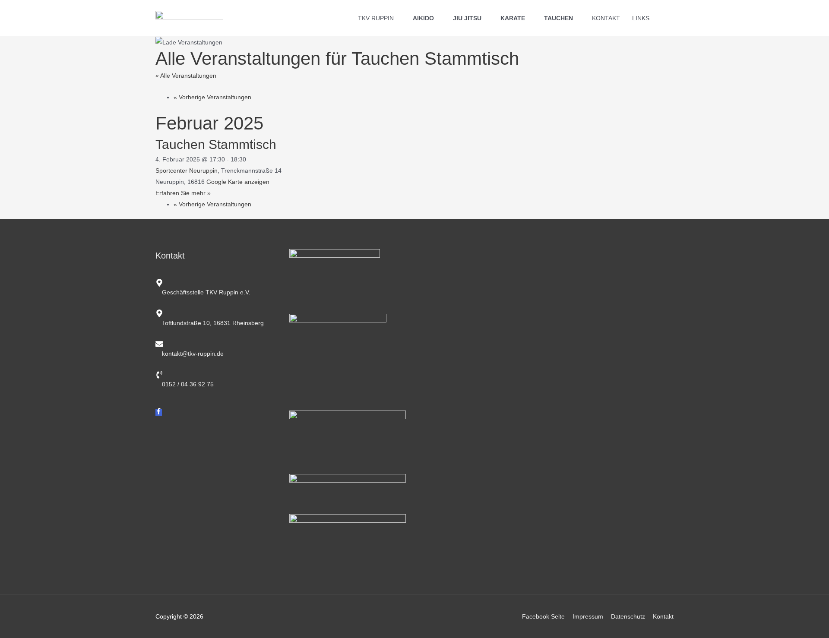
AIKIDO (423, 18)
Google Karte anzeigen (237, 181)
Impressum (588, 616)
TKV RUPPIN (376, 18)
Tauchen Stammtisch (215, 144)
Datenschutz (628, 616)
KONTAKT (606, 18)
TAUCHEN (558, 18)
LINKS (640, 18)
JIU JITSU (467, 18)
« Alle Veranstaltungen (185, 75)
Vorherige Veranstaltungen (212, 97)
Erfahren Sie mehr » (183, 193)
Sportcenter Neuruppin (186, 170)
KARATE (512, 18)
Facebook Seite (543, 616)
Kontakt (663, 616)
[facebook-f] (158, 412)
